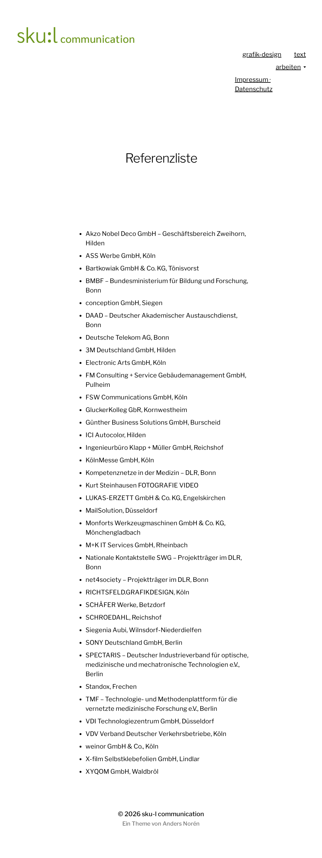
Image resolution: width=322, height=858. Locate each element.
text (300, 54)
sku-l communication (173, 814)
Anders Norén (181, 823)
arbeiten (288, 67)
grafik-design (261, 54)
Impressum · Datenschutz (254, 84)
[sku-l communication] (100, 41)
